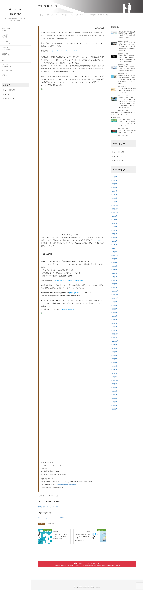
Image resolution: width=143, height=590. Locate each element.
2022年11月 (114, 337)
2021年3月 (114, 409)
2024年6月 (114, 269)
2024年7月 (114, 266)
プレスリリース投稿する (6, 36)
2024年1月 (114, 287)
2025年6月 (114, 226)
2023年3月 (114, 323)
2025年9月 (114, 216)
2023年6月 (114, 312)
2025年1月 (114, 244)
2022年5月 (114, 359)
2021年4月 (114, 405)
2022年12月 (114, 334)
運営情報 (4, 75)
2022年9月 (114, 344)
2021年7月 (114, 394)
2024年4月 (114, 277)
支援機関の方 (7, 54)
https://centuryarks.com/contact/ (66, 484)
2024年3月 (114, 280)
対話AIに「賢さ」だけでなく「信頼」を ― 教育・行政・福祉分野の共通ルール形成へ (127, 68)
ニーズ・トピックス (11, 94)
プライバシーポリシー (8, 71)
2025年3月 (114, 237)
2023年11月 (114, 294)
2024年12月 (114, 248)
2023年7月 (114, 309)
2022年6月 (114, 355)
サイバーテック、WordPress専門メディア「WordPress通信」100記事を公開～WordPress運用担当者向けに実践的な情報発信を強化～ (126, 46)
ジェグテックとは (7, 60)
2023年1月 (114, 330)
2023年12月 (114, 291)
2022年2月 (114, 369)
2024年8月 (114, 262)
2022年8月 (114, 348)
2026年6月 (114, 184)
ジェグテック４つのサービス (6, 65)
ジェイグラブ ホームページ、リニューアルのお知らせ (82, 536)
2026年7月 (114, 180)
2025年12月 (114, 205)
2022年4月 (114, 362)
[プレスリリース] (45, 536)
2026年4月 (114, 191)
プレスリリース (9, 98)
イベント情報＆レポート (12, 90)
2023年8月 (114, 305)
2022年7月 (114, 352)
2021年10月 (114, 384)
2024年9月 (114, 259)
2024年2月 (114, 284)
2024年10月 (114, 255)
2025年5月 (114, 230)
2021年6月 (114, 398)
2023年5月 (114, 316)
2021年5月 (114, 402)
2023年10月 (114, 298)
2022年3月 (114, 366)
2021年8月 (114, 391)
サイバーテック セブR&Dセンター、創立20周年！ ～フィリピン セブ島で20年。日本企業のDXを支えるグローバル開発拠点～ (126, 79)
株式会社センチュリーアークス (48, 507)
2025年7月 (114, 223)
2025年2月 (114, 241)
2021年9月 (114, 387)
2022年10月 (114, 341)
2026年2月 (114, 198)
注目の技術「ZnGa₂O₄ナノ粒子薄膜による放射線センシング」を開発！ (127, 90)
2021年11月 (114, 380)
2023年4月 (114, 319)
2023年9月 (114, 301)
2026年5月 (114, 187)
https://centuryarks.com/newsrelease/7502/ (51, 518)
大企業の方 (7, 48)
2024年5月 (114, 273)
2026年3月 (114, 194)
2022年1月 (114, 373)
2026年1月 (114, 201)
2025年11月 (114, 209)
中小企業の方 (7, 42)
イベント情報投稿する (6, 29)
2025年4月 (114, 234)
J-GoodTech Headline (15, 11)
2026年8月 (114, 176)
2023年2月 (114, 326)
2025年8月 (114, 219)
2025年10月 (114, 212)
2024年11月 (114, 252)
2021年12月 (114, 377)
